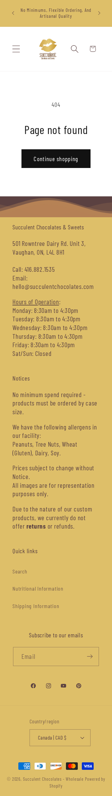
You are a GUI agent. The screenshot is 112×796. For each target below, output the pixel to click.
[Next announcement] (99, 13)
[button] (16, 49)
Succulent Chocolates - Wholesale (53, 779)
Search (19, 571)
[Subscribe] (90, 656)
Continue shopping (56, 158)
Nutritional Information (37, 588)
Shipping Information (35, 605)
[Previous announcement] (13, 13)
